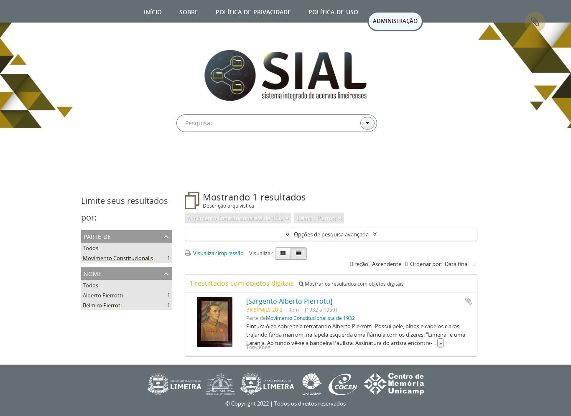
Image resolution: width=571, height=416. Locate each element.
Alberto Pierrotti (103, 295)
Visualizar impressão (218, 253)
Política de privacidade (253, 11)
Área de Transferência (535, 22)
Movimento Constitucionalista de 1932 (130, 258)
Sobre (188, 11)
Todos (90, 248)
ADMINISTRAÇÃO (395, 21)
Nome (93, 273)
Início (153, 11)
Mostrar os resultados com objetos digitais (353, 283)
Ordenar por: (426, 264)
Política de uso (333, 11)
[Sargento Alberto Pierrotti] (289, 301)
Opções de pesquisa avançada (331, 234)
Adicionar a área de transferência (468, 301)
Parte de (97, 235)
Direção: (359, 264)
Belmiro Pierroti (102, 305)
